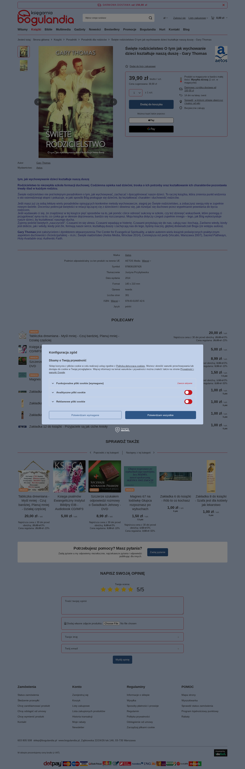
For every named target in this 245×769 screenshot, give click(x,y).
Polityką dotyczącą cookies (130, 366)
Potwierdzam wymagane (85, 415)
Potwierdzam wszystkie (160, 415)
